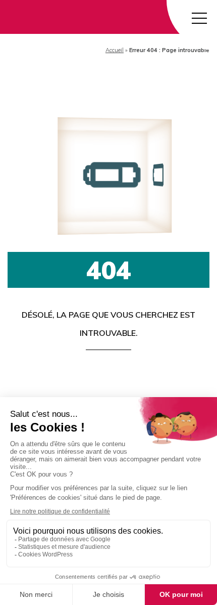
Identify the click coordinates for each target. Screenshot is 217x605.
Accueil (114, 50)
